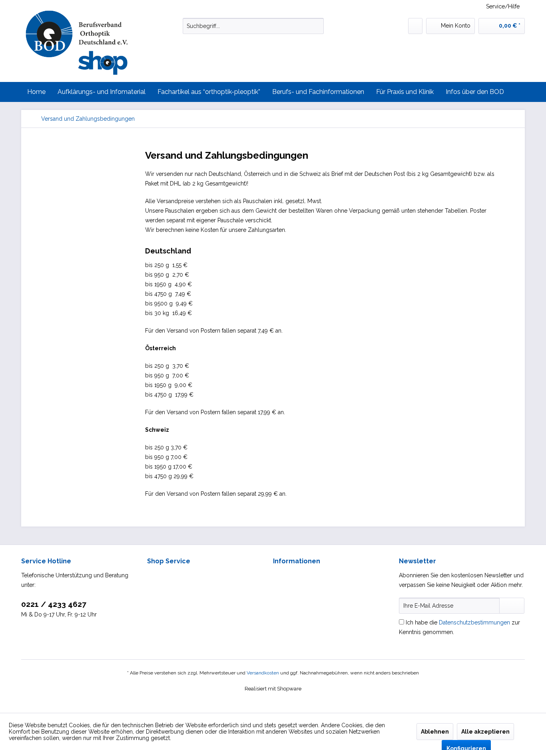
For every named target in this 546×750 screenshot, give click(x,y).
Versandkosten (263, 673)
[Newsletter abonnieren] (511, 606)
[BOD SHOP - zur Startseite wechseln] (85, 43)
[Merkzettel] (415, 26)
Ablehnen (435, 731)
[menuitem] (253, 26)
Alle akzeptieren (485, 731)
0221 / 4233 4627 (53, 604)
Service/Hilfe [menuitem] (502, 6)
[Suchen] (316, 26)
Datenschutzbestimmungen (474, 622)
